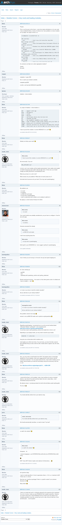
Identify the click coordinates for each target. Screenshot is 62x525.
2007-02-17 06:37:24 (25, 322)
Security (49, 2)
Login (21, 10)
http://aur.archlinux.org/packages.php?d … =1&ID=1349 (36, 365)
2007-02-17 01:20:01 (25, 185)
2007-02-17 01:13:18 (25, 151)
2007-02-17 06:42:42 (25, 353)
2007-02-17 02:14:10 (25, 205)
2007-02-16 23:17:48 (25, 104)
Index (3, 10)
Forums (36, 2)
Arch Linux (8, 2)
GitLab (44, 2)
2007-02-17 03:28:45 (25, 287)
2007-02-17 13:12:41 (25, 441)
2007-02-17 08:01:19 (25, 374)
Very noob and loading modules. (30, 18)
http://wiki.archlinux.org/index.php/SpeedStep (31, 328)
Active (52, 13)
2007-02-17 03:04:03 (25, 266)
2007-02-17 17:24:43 (25, 489)
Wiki (40, 2)
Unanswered (58, 13)
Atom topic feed (57, 517)
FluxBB (59, 519)
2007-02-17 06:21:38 (25, 301)
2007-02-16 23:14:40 (25, 91)
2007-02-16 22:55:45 (25, 74)
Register (17, 10)
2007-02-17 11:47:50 (24, 428)
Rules (7, 10)
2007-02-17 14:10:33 (25, 469)
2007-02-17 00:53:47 (25, 138)
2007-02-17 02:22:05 (25, 254)
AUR (53, 2)
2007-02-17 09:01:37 (25, 391)
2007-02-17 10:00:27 (25, 412)
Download (58, 2)
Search (11, 10)
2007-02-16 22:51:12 (25, 23)
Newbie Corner (12, 18)
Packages (31, 2)
